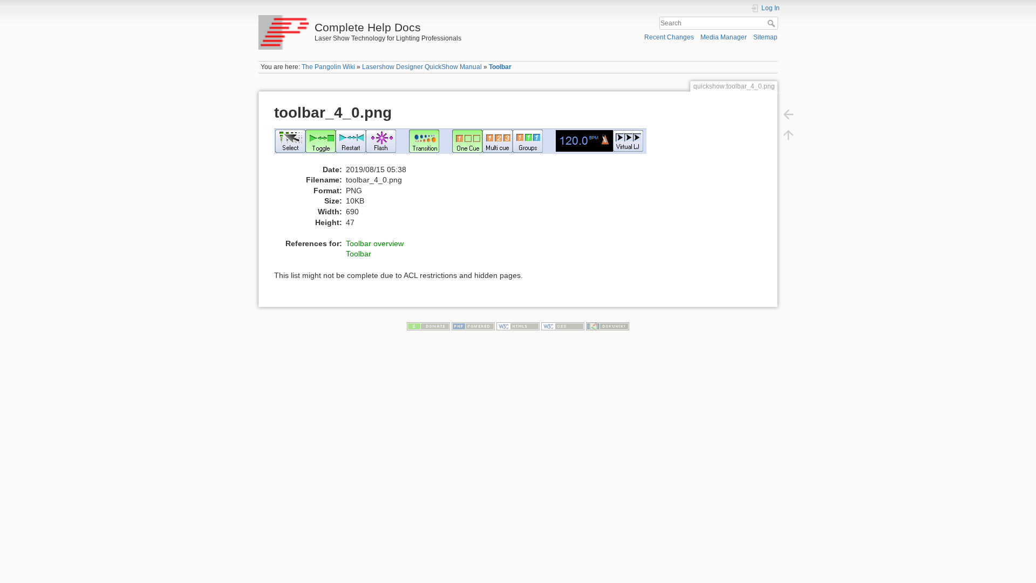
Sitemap (765, 37)
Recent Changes (669, 37)
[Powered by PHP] (473, 325)
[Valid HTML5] (518, 325)
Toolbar (500, 67)
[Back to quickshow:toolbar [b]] (788, 114)
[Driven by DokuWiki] (607, 325)
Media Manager (723, 37)
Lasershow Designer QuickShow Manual (422, 67)
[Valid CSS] (562, 325)
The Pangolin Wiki (328, 67)
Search (772, 23)
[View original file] (466, 145)
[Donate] (428, 325)
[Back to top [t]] (788, 135)
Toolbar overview (375, 243)
